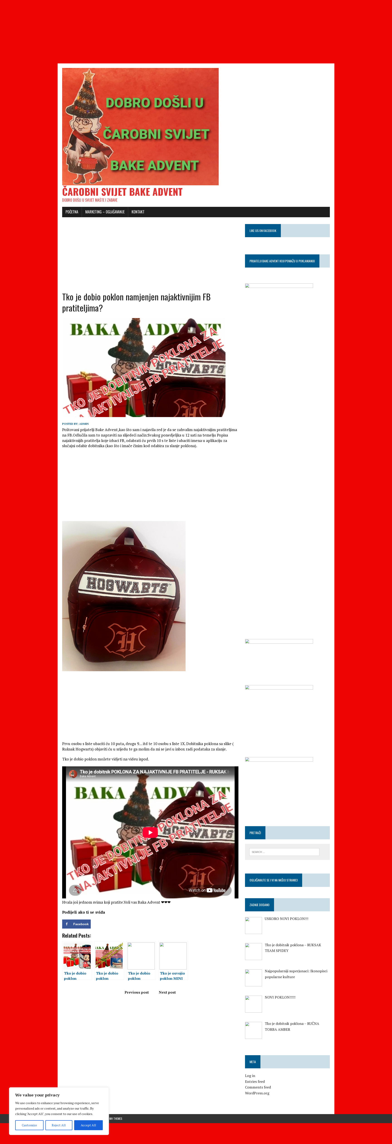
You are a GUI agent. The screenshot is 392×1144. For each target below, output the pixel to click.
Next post (167, 992)
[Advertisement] (136, 31)
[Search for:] (284, 851)
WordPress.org (257, 1093)
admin (84, 423)
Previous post (137, 992)
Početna (72, 212)
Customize (29, 1125)
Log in (250, 1075)
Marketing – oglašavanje (105, 212)
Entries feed (255, 1081)
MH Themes (115, 1118)
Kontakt (138, 212)
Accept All (88, 1125)
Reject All (59, 1125)
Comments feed (258, 1087)
